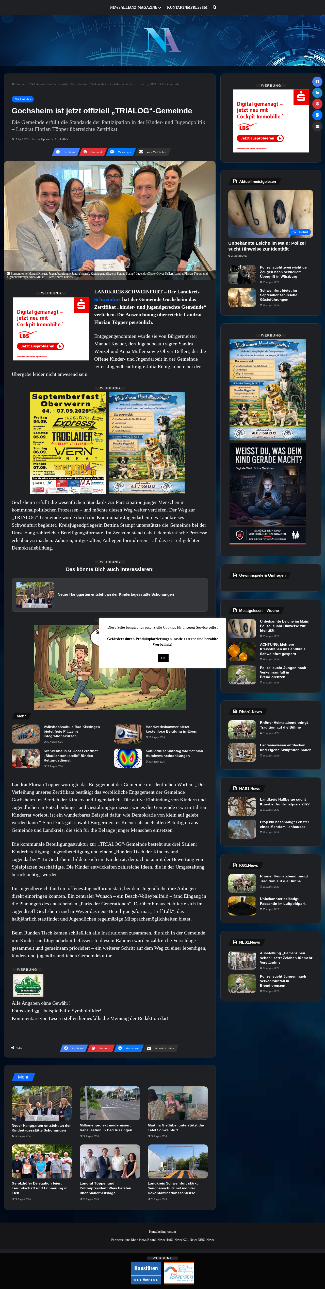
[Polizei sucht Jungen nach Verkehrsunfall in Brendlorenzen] (242, 674)
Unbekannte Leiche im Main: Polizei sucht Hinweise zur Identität (285, 625)
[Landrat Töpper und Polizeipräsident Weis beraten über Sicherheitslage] (110, 1161)
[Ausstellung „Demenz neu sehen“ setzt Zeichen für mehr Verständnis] (242, 960)
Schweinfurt (108, 299)
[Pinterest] (317, 104)
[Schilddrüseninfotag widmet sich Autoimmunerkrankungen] (128, 758)
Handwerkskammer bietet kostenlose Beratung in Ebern (172, 729)
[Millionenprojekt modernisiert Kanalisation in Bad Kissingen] (110, 1103)
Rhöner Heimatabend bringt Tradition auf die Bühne (284, 724)
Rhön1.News (156, 1240)
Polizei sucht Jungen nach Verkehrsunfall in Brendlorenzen (283, 672)
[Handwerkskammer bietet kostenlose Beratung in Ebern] (128, 734)
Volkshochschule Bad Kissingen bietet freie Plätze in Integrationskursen (72, 731)
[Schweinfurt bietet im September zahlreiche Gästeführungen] (242, 297)
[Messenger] (317, 115)
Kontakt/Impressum (187, 7)
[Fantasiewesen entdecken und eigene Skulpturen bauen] (242, 752)
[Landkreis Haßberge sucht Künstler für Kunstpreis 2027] (242, 806)
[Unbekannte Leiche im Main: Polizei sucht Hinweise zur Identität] (242, 628)
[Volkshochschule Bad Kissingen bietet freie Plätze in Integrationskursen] (26, 734)
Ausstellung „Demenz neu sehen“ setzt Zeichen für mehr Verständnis (286, 957)
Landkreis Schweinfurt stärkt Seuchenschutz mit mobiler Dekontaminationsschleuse (173, 1188)
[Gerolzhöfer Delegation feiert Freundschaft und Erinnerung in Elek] (42, 1161)
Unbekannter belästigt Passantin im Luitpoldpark (283, 901)
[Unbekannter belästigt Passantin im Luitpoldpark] (242, 905)
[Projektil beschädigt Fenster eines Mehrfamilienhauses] (242, 829)
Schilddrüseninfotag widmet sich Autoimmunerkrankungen (174, 753)
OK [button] (163, 658)
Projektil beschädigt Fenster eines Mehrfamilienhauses (284, 824)
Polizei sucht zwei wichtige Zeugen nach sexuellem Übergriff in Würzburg (283, 271)
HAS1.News (174, 1240)
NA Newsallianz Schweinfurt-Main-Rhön (59, 84)
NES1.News (206, 1240)
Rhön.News (139, 1240)
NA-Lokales (97, 84)
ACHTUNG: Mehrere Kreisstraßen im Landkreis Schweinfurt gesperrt (282, 649)
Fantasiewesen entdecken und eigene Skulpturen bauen (286, 747)
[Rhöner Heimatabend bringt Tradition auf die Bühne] (242, 729)
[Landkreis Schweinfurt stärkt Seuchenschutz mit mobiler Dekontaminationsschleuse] (178, 1161)
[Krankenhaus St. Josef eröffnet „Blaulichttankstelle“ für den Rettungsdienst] (26, 758)
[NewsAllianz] (162, 40)
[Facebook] (317, 82)
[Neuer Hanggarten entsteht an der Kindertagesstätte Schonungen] (42, 1103)
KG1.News (190, 1240)
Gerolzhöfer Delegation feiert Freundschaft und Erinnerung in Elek (40, 1188)
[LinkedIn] (317, 93)
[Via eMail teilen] (317, 126)
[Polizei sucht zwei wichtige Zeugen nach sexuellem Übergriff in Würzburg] (242, 274)
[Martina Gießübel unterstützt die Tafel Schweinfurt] (178, 1103)
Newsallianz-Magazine (133, 7)
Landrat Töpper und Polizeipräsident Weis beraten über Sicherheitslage (105, 1188)
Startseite (21, 84)
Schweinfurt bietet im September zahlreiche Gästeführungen (278, 295)
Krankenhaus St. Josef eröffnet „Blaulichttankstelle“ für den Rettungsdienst (71, 755)
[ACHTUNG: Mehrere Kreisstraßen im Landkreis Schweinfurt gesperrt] (242, 651)
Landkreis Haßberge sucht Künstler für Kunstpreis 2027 (285, 801)
